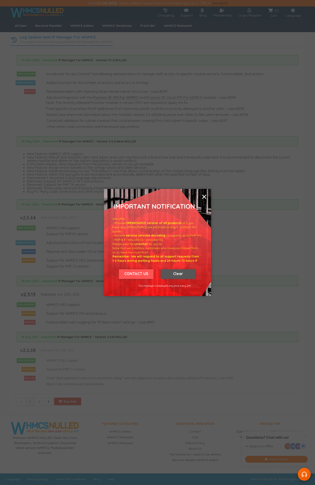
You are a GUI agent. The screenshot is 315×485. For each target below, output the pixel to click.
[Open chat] (304, 474)
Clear (178, 273)
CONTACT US (136, 273)
